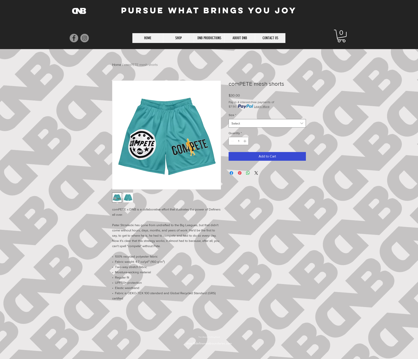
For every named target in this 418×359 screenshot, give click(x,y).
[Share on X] (256, 173)
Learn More (262, 106)
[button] (341, 36)
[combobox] (267, 123)
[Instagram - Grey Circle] (84, 38)
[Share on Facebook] (231, 173)
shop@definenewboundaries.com (209, 343)
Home (116, 65)
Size (232, 115)
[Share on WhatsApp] (248, 173)
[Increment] (245, 141)
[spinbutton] (239, 141)
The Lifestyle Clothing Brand (209, 337)
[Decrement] (232, 141)
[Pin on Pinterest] (239, 173)
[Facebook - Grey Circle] (74, 38)
